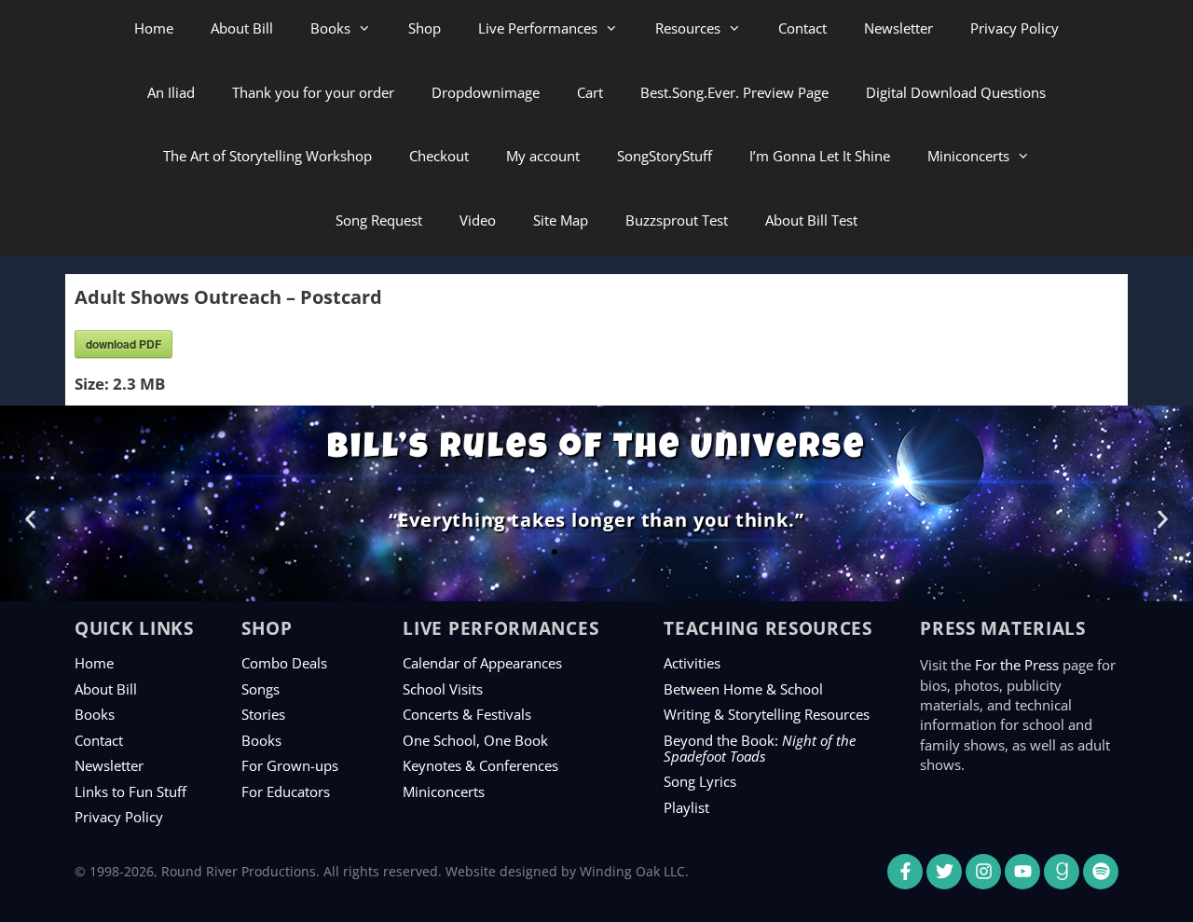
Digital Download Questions (956, 92)
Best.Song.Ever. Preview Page (734, 92)
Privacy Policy (1014, 28)
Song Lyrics (700, 781)
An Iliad (171, 92)
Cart (590, 92)
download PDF (123, 344)
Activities (692, 663)
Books (330, 28)
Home (153, 28)
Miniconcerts (968, 155)
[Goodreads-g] (1061, 871)
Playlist (686, 807)
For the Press (1017, 664)
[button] (30, 518)
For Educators (285, 791)
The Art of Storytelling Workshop (267, 155)
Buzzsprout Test (676, 220)
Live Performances (537, 28)
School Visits (443, 689)
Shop (424, 28)
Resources (687, 28)
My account (543, 155)
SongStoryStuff (664, 155)
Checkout (439, 155)
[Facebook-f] (905, 871)
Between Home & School (743, 689)
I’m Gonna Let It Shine (819, 155)
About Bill (242, 28)
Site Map (560, 220)
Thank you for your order (313, 92)
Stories (263, 714)
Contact (802, 28)
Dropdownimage (486, 92)
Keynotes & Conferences (480, 765)
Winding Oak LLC (632, 871)
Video (477, 220)
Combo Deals (284, 663)
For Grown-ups (289, 765)
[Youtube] (1022, 871)
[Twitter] (944, 871)
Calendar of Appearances (482, 663)
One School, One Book (475, 740)
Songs (260, 689)
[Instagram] (983, 871)
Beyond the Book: (760, 748)
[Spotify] (1100, 871)
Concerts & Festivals (467, 714)
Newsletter (898, 28)
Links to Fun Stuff (130, 791)
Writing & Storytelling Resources (767, 714)
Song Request (379, 220)
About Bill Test (811, 220)
